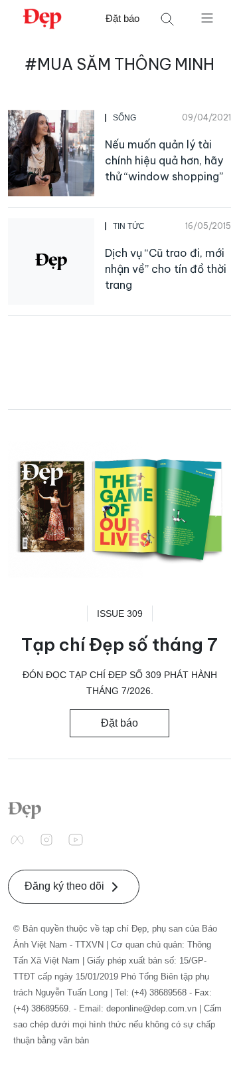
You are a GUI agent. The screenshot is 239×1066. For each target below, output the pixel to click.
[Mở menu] (207, 17)
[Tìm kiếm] (167, 19)
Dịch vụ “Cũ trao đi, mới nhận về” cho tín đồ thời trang (165, 268)
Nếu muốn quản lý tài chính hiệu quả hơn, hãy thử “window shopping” (164, 160)
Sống (124, 118)
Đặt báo (122, 18)
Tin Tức (129, 226)
